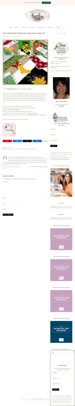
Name (4, 198)
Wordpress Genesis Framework (30, 399)
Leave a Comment (17, 36)
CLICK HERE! (46, 2)
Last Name (52, 134)
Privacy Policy (39, 398)
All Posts (9, 147)
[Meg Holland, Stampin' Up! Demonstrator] (37, 21)
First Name (52, 129)
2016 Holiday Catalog (12, 149)
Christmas (24, 149)
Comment (5, 181)
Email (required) (54, 140)
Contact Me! (23, 163)
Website (5, 209)
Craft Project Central (30, 149)
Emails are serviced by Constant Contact (61, 159)
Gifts (36, 149)
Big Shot (19, 149)
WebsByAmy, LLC (49, 399)
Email (4, 203)
